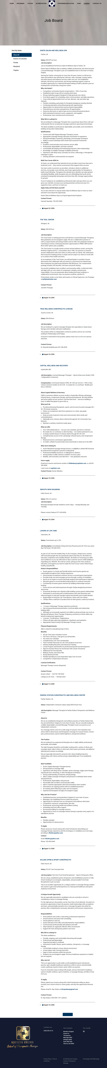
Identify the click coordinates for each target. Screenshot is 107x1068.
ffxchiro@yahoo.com (56, 833)
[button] (68, 1014)
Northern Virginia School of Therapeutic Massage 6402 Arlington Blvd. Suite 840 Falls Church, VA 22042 (68, 1038)
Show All (16, 55)
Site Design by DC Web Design (91, 1059)
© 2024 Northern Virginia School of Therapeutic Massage (70, 1061)
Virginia (16, 70)
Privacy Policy (47, 1059)
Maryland (16, 66)
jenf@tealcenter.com (50, 279)
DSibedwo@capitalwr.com (77, 463)
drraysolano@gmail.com (69, 989)
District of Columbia (20, 59)
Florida (15, 62)
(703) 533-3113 (48, 1031)
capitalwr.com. (56, 468)
